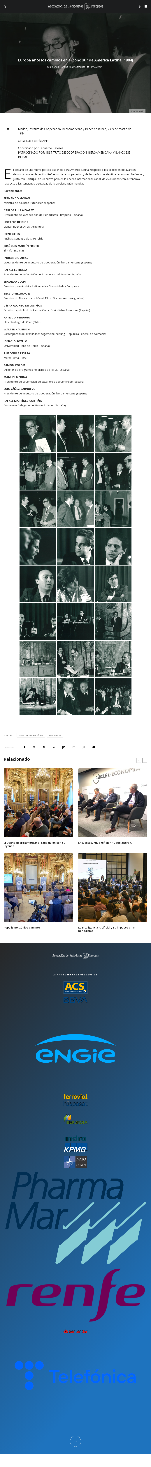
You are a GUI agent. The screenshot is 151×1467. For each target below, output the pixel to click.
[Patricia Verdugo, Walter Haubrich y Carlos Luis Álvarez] (38, 696)
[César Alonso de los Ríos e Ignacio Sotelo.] (113, 659)
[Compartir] (24, 747)
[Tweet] (34, 747)
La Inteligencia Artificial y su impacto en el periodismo (106, 929)
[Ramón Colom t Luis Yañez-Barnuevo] (113, 621)
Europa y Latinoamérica (73, 66)
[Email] (74, 747)
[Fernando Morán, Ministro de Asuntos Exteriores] (38, 433)
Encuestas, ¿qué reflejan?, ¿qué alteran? (105, 842)
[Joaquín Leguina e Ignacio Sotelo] (113, 433)
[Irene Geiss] (75, 584)
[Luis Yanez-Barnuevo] (38, 546)
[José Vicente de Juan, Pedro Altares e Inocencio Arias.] (75, 508)
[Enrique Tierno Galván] (38, 471)
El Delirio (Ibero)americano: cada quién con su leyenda (34, 844)
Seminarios (53, 66)
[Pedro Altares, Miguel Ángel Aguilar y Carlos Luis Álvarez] (75, 433)
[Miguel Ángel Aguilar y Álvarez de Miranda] (75, 471)
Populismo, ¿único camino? (22, 927)
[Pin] (44, 747)
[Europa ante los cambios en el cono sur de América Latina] (113, 471)
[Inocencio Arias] (113, 584)
